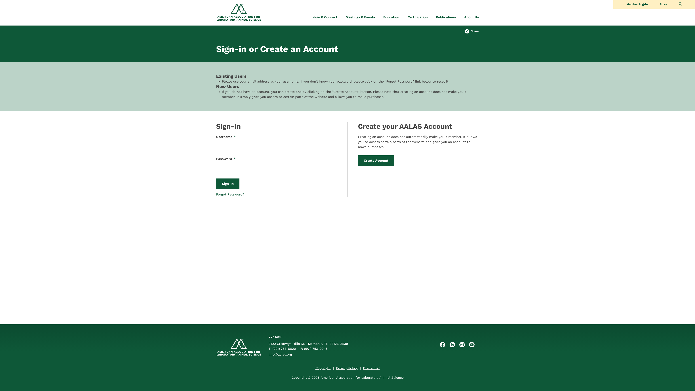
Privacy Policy (347, 368)
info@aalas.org (280, 354)
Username (226, 137)
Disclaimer (371, 368)
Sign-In (228, 184)
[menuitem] (325, 17)
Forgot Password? (230, 194)
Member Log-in (637, 4)
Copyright (323, 368)
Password (226, 159)
